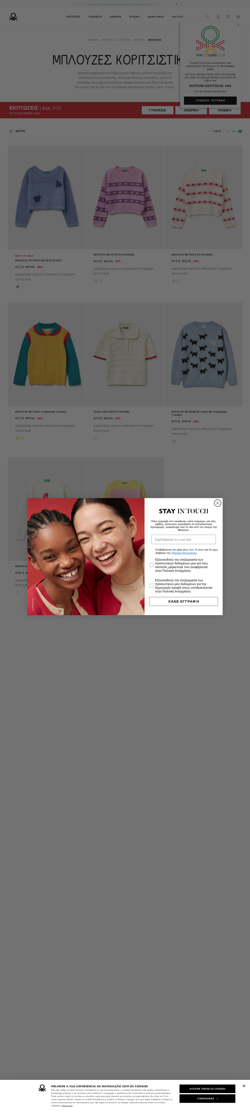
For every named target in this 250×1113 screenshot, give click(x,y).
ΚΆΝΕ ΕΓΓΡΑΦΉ (183, 601)
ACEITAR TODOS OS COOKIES (207, 1088)
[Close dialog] (217, 503)
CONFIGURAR (205, 1098)
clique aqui (67, 1105)
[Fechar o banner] (244, 1086)
